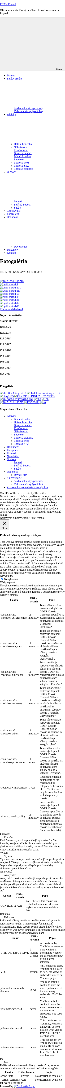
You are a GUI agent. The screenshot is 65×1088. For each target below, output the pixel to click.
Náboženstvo (21, 147)
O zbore (11, 459)
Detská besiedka (23, 144)
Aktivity (11, 415)
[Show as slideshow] (11, 309)
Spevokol (19, 159)
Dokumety (13, 249)
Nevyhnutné (11, 579)
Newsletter (13, 456)
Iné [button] (1, 1058)
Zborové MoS (21, 162)
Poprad (18, 201)
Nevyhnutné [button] (7, 575)
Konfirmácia (21, 150)
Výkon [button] (4, 852)
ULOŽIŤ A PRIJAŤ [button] (11, 1083)
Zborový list (13, 210)
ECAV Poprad (8, 4)
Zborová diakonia (23, 168)
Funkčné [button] (5, 833)
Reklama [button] (5, 913)
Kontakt (11, 252)
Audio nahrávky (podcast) (28, 108)
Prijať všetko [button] (38, 517)
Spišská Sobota (22, 204)
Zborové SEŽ (21, 165)
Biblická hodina (22, 156)
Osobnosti (12, 471)
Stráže (17, 207)
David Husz (20, 246)
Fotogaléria (13, 450)
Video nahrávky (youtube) (28, 111)
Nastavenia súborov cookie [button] (15, 517)
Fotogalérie (13, 213)
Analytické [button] (6, 871)
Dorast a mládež (23, 153)
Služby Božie (14, 477)
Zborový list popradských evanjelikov (27, 487)
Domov (11, 75)
